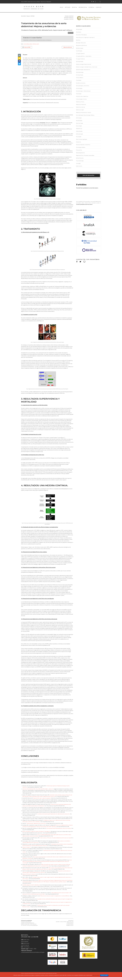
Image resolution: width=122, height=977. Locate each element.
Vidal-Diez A (37, 885)
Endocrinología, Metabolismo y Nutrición (86, 66)
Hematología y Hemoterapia (83, 91)
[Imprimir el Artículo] (19, 55)
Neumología (79, 120)
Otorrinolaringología (81, 139)
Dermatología (79, 61)
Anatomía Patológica (81, 34)
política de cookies (95, 975)
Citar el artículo (67, 47)
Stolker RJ (42, 831)
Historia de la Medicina (82, 96)
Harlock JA (34, 874)
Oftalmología (79, 133)
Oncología (78, 136)
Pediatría (78, 142)
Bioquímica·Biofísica (81, 45)
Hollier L (46, 789)
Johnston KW (25, 789)
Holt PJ (32, 885)
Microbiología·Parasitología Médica (85, 115)
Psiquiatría (79, 150)
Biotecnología (79, 48)
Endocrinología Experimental (83, 64)
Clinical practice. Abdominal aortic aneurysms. (36, 823)
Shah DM (42, 789)
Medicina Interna (80, 107)
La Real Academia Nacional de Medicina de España (32, 952)
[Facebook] (91, 2)
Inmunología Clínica (81, 99)
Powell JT (28, 847)
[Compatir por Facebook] (19, 61)
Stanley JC (51, 789)
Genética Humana (80, 83)
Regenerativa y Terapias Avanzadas (85, 155)
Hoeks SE (38, 831)
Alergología (79, 29)
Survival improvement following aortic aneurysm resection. (58, 828)
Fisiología (78, 80)
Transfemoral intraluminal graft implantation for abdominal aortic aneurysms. (53, 813)
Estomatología (80, 72)
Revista (74, 7)
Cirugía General (80, 53)
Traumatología (80, 160)
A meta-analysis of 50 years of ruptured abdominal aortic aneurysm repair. (55, 837)
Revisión (70, 32)
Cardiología (79, 50)
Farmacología (79, 74)
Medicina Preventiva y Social (83, 112)
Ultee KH (33, 831)
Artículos (67, 7)
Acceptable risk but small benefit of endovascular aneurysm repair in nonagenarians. (55, 899)
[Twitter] (93, 2)
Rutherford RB (32, 789)
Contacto (98, 7)
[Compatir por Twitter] (19, 63)
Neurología (79, 125)
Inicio (61, 7)
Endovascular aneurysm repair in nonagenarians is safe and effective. (54, 895)
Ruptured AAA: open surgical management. (42, 798)
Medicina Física (80, 101)
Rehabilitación (80, 158)
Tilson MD (38, 789)
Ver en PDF (27, 47)
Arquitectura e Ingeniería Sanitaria (85, 37)
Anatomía (78, 32)
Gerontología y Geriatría (82, 85)
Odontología (79, 131)
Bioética (78, 40)
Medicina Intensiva (81, 104)
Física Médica (79, 77)
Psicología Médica (80, 147)
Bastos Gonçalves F (27, 831)
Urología (78, 163)
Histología (78, 93)
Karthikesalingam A (27, 885)
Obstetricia (79, 128)
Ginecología (79, 88)
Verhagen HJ (47, 831)
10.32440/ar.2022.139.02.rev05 (31, 44)
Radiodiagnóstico (80, 152)
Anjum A (24, 847)
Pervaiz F (29, 874)
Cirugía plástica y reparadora (83, 56)
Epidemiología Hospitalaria (83, 69)
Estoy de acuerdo (104, 975)
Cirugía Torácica (80, 58)
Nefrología (79, 117)
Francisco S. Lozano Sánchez (32, 38)
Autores (91, 7)
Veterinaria (79, 166)
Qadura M (25, 874)
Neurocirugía (79, 123)
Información (82, 7)
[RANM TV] (95, 2)
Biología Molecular (81, 42)
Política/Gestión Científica (83, 144)
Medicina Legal (80, 109)
